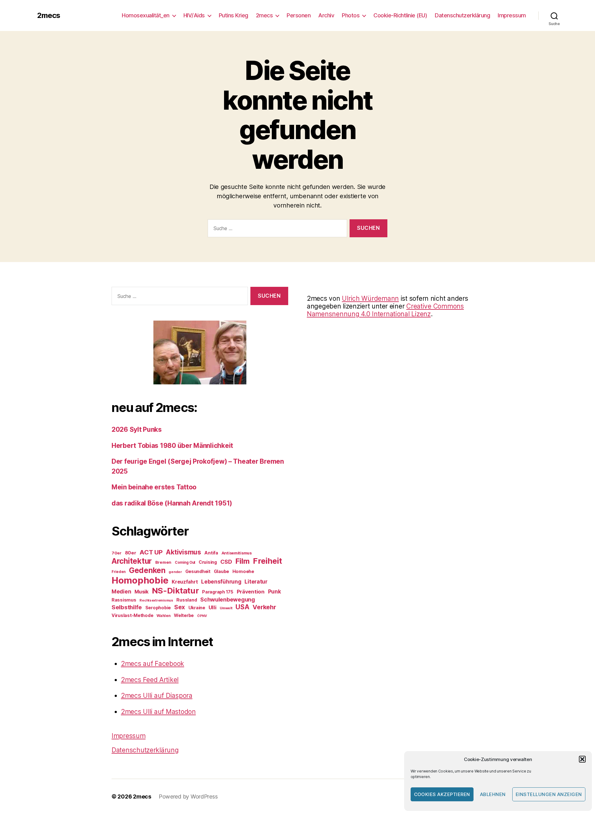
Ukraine (196, 607)
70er (116, 552)
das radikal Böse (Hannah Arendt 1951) (172, 503)
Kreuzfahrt (185, 582)
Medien (121, 591)
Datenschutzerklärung (462, 15)
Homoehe (243, 571)
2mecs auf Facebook (152, 663)
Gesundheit (197, 571)
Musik (141, 592)
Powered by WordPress (188, 796)
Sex (179, 607)
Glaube (221, 571)
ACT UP (150, 552)
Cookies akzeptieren (442, 794)
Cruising (208, 562)
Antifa (211, 552)
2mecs (48, 15)
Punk (274, 592)
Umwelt (226, 608)
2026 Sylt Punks (137, 429)
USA (242, 607)
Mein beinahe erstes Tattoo (155, 487)
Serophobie (158, 607)
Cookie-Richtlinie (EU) (400, 15)
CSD (226, 561)
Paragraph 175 (217, 591)
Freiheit (267, 561)
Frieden (119, 572)
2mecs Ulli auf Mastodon (158, 712)
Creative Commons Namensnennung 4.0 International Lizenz (385, 310)
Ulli (213, 607)
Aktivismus (183, 552)
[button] (582, 759)
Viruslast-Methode (132, 615)
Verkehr (264, 607)
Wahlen (163, 615)
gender (175, 572)
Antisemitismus (237, 552)
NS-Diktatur (175, 590)
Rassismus (124, 599)
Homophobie (140, 580)
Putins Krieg (233, 15)
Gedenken (147, 570)
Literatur (256, 581)
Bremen (163, 562)
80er (130, 553)
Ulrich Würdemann (370, 298)
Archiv (326, 15)
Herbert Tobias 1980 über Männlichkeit (172, 445)
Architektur (132, 561)
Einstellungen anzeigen (549, 794)
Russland (186, 599)
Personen (299, 15)
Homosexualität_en (146, 15)
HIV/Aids (194, 15)
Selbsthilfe (127, 607)
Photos (350, 15)
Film (242, 561)
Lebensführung (221, 582)
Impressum (512, 15)
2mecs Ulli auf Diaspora (156, 695)
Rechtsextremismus (156, 600)
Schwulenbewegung (227, 599)
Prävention (251, 592)
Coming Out (185, 562)
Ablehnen (493, 794)
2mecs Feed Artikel (149, 680)
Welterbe (184, 615)
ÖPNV (202, 616)
